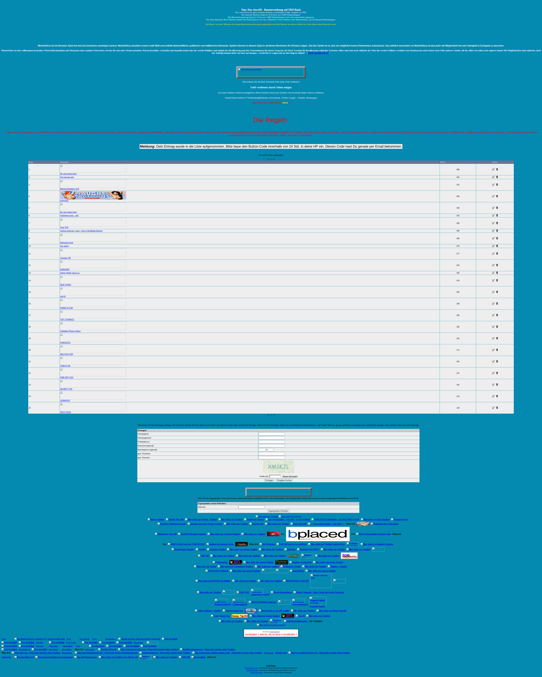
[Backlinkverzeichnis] (24, 650)
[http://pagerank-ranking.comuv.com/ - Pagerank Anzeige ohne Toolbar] (227, 653)
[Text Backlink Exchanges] (72, 639)
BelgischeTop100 (223, 604)
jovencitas (64, 201)
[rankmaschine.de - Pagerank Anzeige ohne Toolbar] (165, 653)
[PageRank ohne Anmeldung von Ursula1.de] (67, 653)
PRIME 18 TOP (66, 308)
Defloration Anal (66, 243)
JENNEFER (65, 401)
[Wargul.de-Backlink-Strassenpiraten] (54, 657)
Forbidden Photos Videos (70, 331)
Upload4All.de (252, 670)
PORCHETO (65, 343)
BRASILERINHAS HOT (69, 189)
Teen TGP (64, 227)
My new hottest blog (68, 174)
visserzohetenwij (300, 604)
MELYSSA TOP (66, 354)
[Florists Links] (41, 643)
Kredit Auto (281, 653)
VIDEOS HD (65, 366)
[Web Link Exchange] (7, 639)
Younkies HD (65, 258)
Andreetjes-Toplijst (260, 594)
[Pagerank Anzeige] (269, 653)
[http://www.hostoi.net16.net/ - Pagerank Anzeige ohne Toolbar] (319, 653)
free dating (64, 246)
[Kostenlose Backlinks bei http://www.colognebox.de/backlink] (111, 639)
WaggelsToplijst (317, 606)
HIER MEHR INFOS (318, 53)
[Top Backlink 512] (24, 657)
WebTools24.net (256, 672)
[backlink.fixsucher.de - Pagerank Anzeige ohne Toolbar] (207, 649)
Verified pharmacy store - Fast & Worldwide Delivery (81, 231)
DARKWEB (64, 269)
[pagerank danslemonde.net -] (106, 653)
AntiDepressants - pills (69, 216)
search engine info (56, 639)
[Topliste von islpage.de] (307, 557)
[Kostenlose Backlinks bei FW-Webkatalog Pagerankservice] (152, 643)
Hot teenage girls (67, 177)
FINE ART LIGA (66, 377)
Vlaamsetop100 (239, 604)
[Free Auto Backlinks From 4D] (73, 643)
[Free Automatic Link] (81, 646)
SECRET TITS (66, 389)
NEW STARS (65, 285)
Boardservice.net (251, 668)
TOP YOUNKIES (67, 319)
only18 (62, 296)
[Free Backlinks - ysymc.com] (98, 639)
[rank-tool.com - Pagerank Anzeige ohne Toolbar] (36, 653)
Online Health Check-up (69, 273)
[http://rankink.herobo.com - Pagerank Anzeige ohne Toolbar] (148, 649)
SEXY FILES (65, 412)
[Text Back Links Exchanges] (85, 639)
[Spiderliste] (7, 657)
